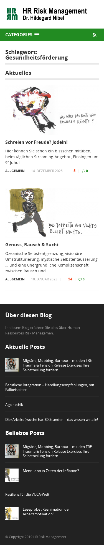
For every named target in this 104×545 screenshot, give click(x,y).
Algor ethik (14, 404)
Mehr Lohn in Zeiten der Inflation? (51, 470)
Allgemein (15, 170)
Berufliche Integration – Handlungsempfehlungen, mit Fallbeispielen (49, 387)
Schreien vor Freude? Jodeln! (36, 142)
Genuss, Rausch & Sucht (32, 245)
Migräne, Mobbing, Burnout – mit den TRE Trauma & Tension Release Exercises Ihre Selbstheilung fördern (57, 365)
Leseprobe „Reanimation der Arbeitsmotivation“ (46, 511)
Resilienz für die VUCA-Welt (27, 494)
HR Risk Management (49, 536)
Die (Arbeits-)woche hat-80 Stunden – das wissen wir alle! (51, 419)
